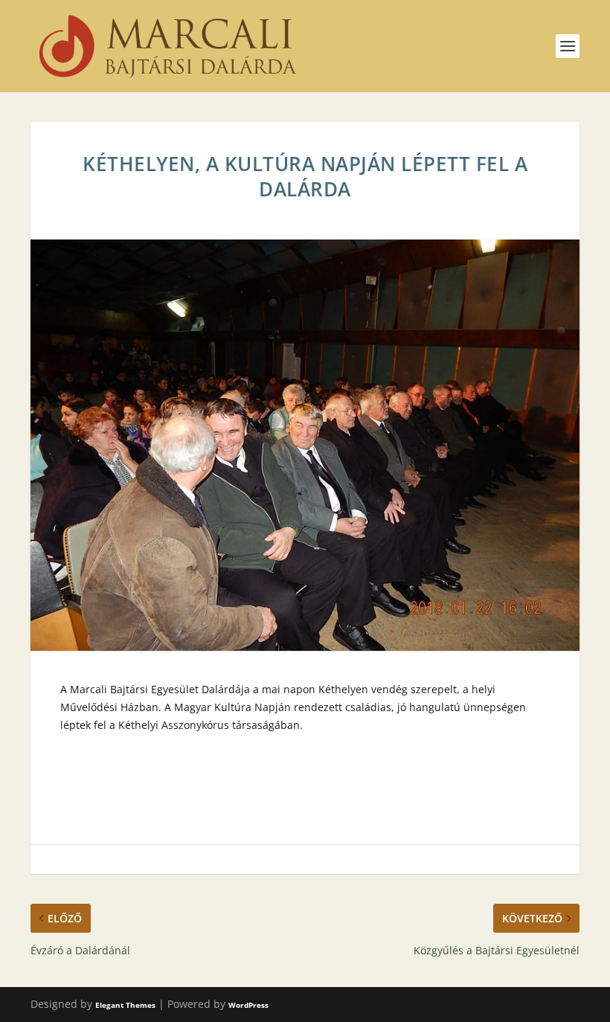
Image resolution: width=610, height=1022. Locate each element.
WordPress (248, 1005)
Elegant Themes (125, 1005)
